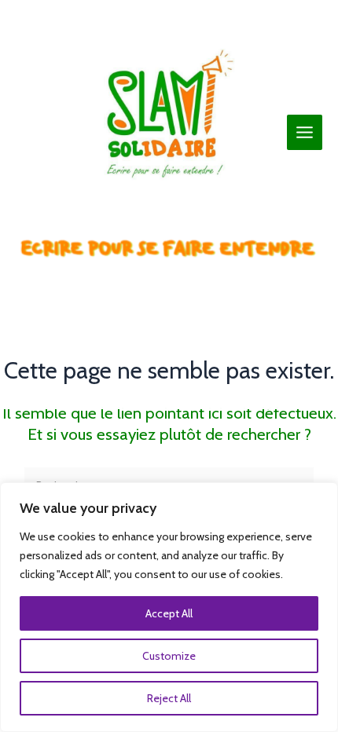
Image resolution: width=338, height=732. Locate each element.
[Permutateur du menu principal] (305, 133)
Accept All (169, 613)
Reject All (169, 698)
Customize (169, 656)
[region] (169, 607)
